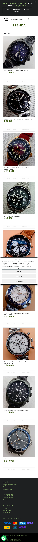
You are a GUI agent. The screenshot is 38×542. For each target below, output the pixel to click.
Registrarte (6, 513)
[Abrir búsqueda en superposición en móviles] (29, 19)
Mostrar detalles (26, 81)
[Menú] (34, 19)
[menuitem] (15, 539)
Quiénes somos (8, 497)
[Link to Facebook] (31, 537)
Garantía (6, 487)
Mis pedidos (7, 510)
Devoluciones (7, 489)
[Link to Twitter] (34, 537)
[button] (35, 2)
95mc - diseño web (25, 535)
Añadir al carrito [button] (12, 81)
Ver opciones (19, 281)
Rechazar (19, 276)
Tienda (19, 25)
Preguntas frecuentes (10, 485)
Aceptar (19, 271)
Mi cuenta (6, 508)
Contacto (6, 500)
